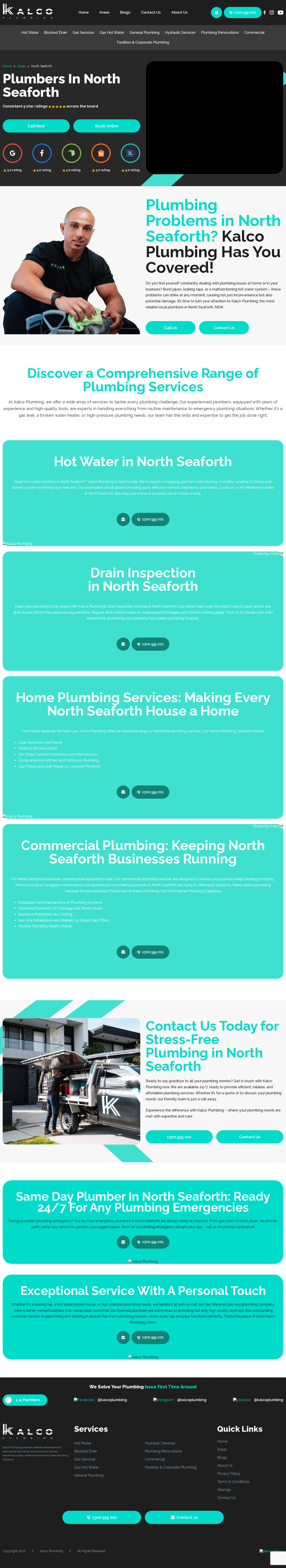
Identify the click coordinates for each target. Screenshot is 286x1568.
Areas (104, 12)
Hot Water (30, 32)
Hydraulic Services (180, 32)
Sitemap (224, 1490)
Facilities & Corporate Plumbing (143, 42)
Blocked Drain (55, 32)
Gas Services (83, 32)
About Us (179, 12)
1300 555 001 (245, 12)
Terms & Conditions (233, 1482)
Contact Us (151, 12)
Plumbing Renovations (220, 32)
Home (84, 12)
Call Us (170, 327)
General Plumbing (145, 32)
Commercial (254, 32)
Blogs (125, 12)
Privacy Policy (228, 1473)
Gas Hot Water (112, 32)
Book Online (107, 126)
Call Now (36, 126)
